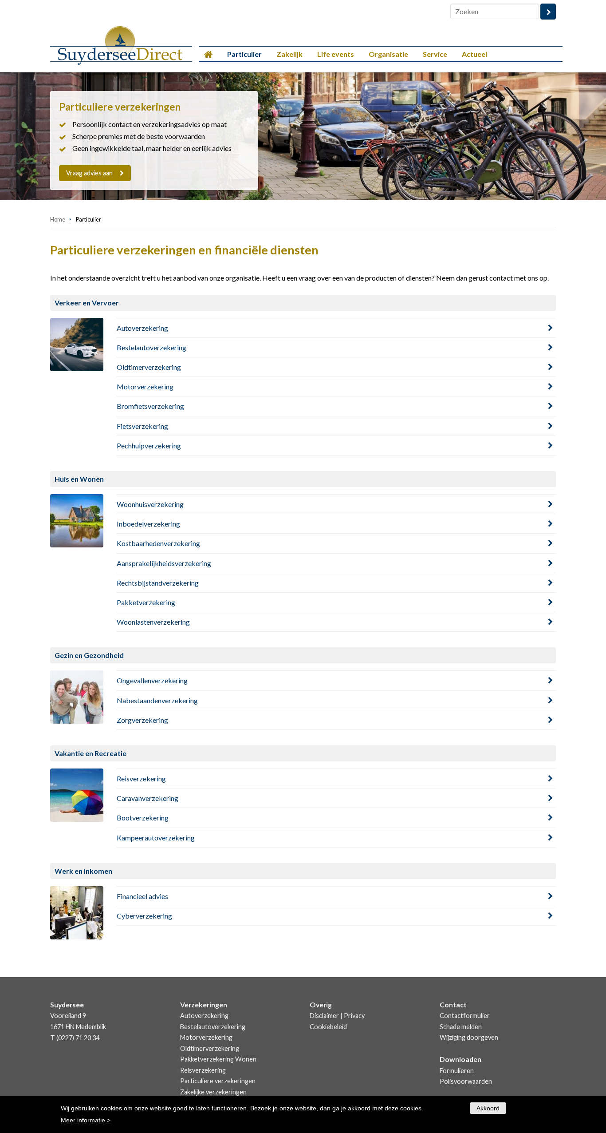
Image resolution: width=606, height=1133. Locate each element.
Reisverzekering (141, 778)
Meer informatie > (85, 1120)
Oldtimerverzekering (149, 367)
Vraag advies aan (89, 173)
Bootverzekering (143, 817)
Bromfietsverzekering (150, 406)
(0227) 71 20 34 (77, 1038)
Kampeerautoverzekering (156, 837)
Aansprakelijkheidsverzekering (164, 563)
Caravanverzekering (147, 798)
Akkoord (488, 1108)
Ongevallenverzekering (152, 680)
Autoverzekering (142, 328)
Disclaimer (324, 1015)
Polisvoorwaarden (466, 1081)
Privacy (354, 1015)
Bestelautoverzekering (151, 347)
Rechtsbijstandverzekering (158, 582)
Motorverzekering (145, 386)
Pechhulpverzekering (149, 445)
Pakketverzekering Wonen (218, 1059)
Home (57, 219)
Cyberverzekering (144, 915)
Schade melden (461, 1026)
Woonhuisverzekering (150, 504)
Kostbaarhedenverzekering (158, 543)
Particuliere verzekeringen (218, 1081)
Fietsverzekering (142, 426)
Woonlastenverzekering (153, 622)
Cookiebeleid (328, 1026)
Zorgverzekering (142, 720)
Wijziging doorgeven (469, 1037)
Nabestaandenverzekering (157, 700)
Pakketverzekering (146, 602)
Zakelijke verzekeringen (213, 1092)
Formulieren (457, 1070)
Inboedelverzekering (148, 523)
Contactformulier (465, 1015)
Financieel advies (142, 896)
